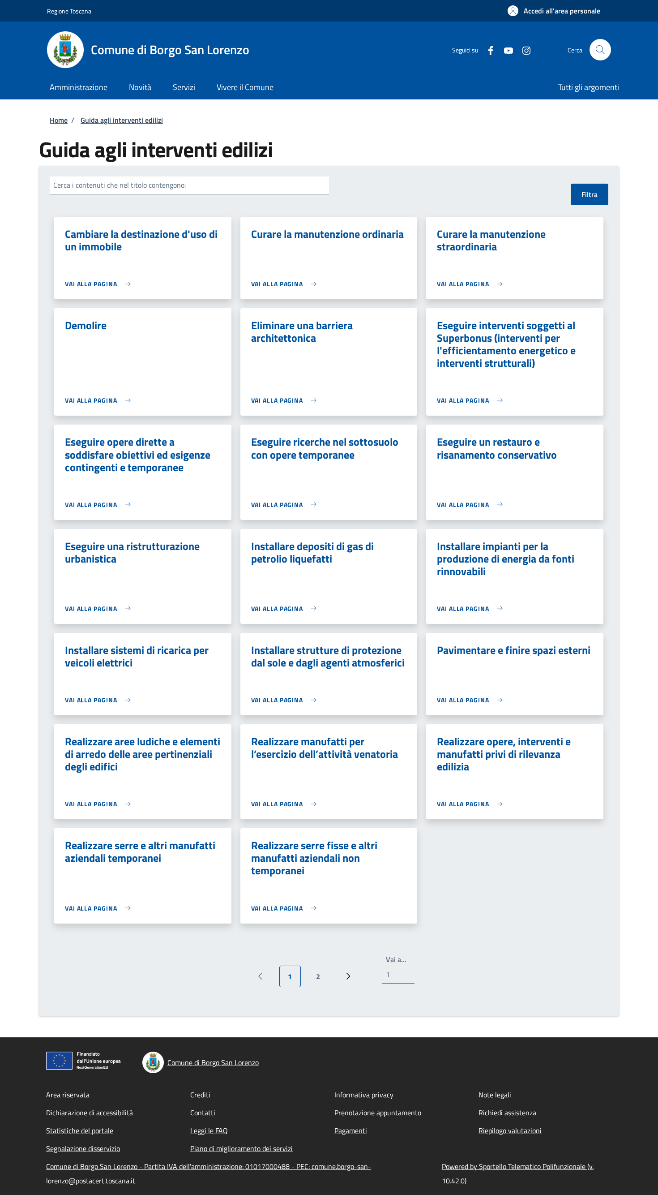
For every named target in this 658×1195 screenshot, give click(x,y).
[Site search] (600, 49)
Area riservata (68, 1094)
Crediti (200, 1094)
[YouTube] (505, 49)
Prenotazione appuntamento (377, 1112)
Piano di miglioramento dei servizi (241, 1148)
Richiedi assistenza (507, 1112)
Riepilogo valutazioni (510, 1130)
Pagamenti (350, 1130)
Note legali (495, 1094)
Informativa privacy (363, 1094)
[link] (100, 283)
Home (59, 120)
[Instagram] (523, 49)
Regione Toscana (69, 11)
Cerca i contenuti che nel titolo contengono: (119, 185)
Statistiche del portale (79, 1130)
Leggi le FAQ (209, 1130)
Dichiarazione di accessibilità (89, 1112)
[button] (554, 10)
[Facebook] (487, 49)
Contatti (202, 1112)
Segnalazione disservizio (83, 1148)
